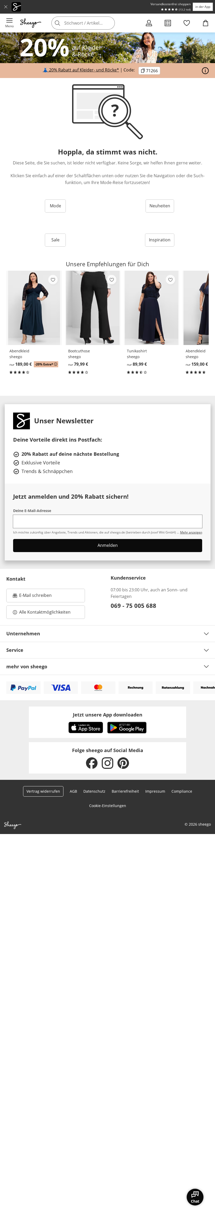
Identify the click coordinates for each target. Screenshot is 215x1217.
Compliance (181, 791)
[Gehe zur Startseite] (30, 23)
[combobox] (91, 23)
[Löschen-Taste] (109, 23)
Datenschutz (94, 791)
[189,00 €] (34, 308)
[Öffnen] (205, 70)
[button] (9, 23)
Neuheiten (159, 206)
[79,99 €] (93, 308)
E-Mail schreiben (32, 596)
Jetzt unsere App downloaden (107, 715)
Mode (55, 206)
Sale (55, 240)
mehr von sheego (26, 666)
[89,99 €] (151, 308)
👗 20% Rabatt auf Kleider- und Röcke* (81, 70)
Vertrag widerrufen (43, 791)
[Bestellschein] (167, 23)
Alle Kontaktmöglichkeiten (45, 612)
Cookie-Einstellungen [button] (107, 805)
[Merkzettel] (186, 23)
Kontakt (15, 579)
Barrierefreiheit (125, 791)
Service (14, 650)
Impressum (155, 791)
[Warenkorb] (205, 23)
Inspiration (159, 240)
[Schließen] (6, 7)
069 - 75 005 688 (133, 605)
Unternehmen (23, 633)
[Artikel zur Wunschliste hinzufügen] (53, 279)
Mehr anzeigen (191, 532)
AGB (73, 791)
